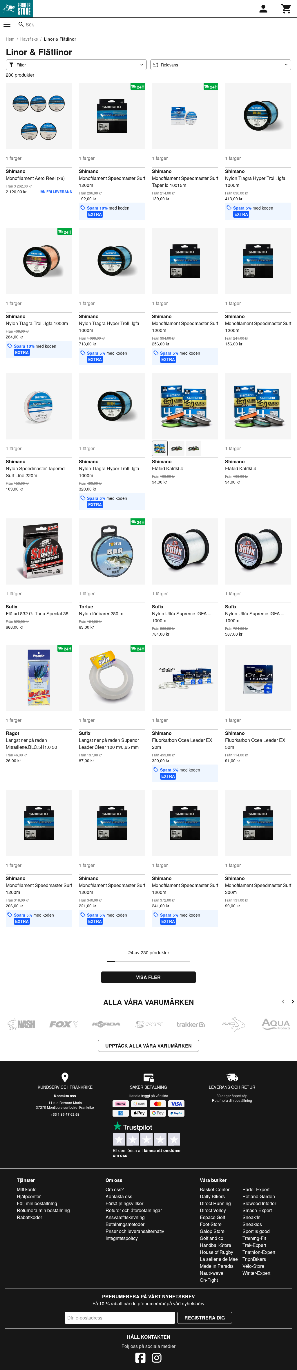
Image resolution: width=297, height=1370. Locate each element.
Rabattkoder (29, 1217)
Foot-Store (211, 1224)
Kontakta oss (65, 1095)
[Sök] (21, 24)
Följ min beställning (37, 1203)
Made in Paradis (216, 1266)
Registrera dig (204, 1317)
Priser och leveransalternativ (135, 1231)
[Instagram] (156, 1358)
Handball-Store (215, 1245)
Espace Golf (212, 1217)
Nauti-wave (211, 1273)
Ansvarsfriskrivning (125, 1217)
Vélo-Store (253, 1266)
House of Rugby (216, 1252)
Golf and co (211, 1238)
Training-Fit (254, 1238)
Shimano (16, 171)
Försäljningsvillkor (124, 1203)
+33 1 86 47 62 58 (65, 1114)
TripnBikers (254, 1259)
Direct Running (215, 1203)
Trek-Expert (254, 1245)
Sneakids (252, 1224)
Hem (10, 39)
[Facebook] (140, 1358)
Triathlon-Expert (258, 1252)
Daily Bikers (212, 1196)
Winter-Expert (256, 1273)
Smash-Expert (257, 1210)
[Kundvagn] (286, 9)
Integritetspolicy (122, 1238)
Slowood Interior (259, 1203)
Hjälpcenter (29, 1196)
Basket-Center (214, 1189)
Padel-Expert (255, 1189)
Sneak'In (251, 1217)
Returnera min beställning (43, 1210)
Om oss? (115, 1189)
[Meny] (7, 25)
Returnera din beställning (232, 1100)
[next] (293, 1002)
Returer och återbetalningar (134, 1210)
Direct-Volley (213, 1210)
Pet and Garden (258, 1196)
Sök (30, 24)
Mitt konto (27, 1189)
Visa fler (148, 977)
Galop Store (212, 1231)
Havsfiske (29, 39)
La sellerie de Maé (219, 1259)
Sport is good (256, 1231)
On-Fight (209, 1280)
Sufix (11, 606)
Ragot (12, 733)
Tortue (86, 606)
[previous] (283, 1002)
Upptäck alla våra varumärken (148, 1045)
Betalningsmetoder (125, 1224)
